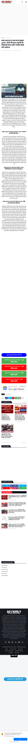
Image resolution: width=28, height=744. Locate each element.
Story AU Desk (4, 569)
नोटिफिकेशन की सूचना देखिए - (14, 361)
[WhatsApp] (16, 398)
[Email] (19, 398)
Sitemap (11, 652)
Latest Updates (6, 492)
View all (25, 402)
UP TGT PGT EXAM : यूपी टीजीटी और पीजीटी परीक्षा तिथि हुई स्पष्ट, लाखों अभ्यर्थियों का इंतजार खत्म (16, 518)
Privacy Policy (13, 649)
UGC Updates (4, 575)
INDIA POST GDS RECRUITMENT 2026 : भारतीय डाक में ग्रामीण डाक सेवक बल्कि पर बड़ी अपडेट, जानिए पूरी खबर (20, 417)
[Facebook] (6, 398)
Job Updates (8, 37)
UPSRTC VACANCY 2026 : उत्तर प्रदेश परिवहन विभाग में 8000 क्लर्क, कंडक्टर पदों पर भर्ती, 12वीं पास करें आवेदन (16, 525)
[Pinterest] (12, 398)
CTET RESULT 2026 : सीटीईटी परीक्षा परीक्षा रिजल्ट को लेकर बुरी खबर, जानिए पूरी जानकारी (7, 435)
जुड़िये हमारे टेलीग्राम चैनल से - (14, 374)
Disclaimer (20, 649)
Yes (20, 739)
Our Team (17, 652)
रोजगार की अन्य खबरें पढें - (14, 380)
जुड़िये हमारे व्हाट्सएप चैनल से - (14, 367)
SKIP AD (14, 655)
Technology (4, 573)
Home (2, 37)
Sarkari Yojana (4, 571)
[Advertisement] (14, 19)
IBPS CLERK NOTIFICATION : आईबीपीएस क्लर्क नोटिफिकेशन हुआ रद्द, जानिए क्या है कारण (6, 417)
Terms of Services (9, 651)
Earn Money (4, 567)
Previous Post (5, 442)
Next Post (24, 442)
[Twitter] (9, 398)
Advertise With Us (19, 651)
